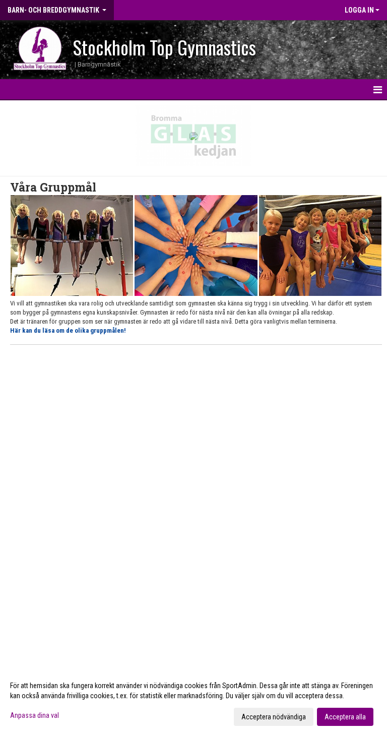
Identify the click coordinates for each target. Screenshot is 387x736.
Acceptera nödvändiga (273, 717)
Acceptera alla (345, 717)
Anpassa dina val (34, 715)
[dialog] (193, 700)
